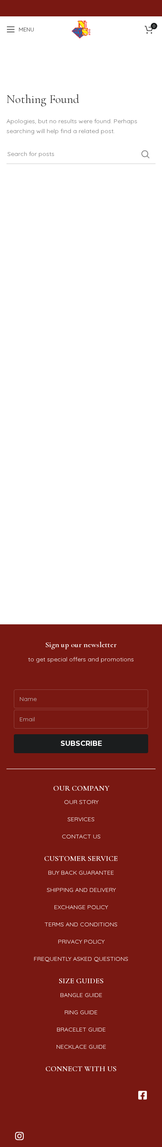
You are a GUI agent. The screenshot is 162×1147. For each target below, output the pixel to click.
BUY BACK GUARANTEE (81, 872)
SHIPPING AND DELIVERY (81, 890)
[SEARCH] (146, 154)
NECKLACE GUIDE (81, 1046)
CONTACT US (81, 836)
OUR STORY (81, 802)
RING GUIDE (81, 1012)
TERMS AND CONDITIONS (81, 924)
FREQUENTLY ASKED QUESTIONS (81, 959)
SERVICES (81, 819)
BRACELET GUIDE (81, 1029)
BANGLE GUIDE (81, 995)
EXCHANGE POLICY (81, 907)
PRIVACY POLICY (81, 941)
